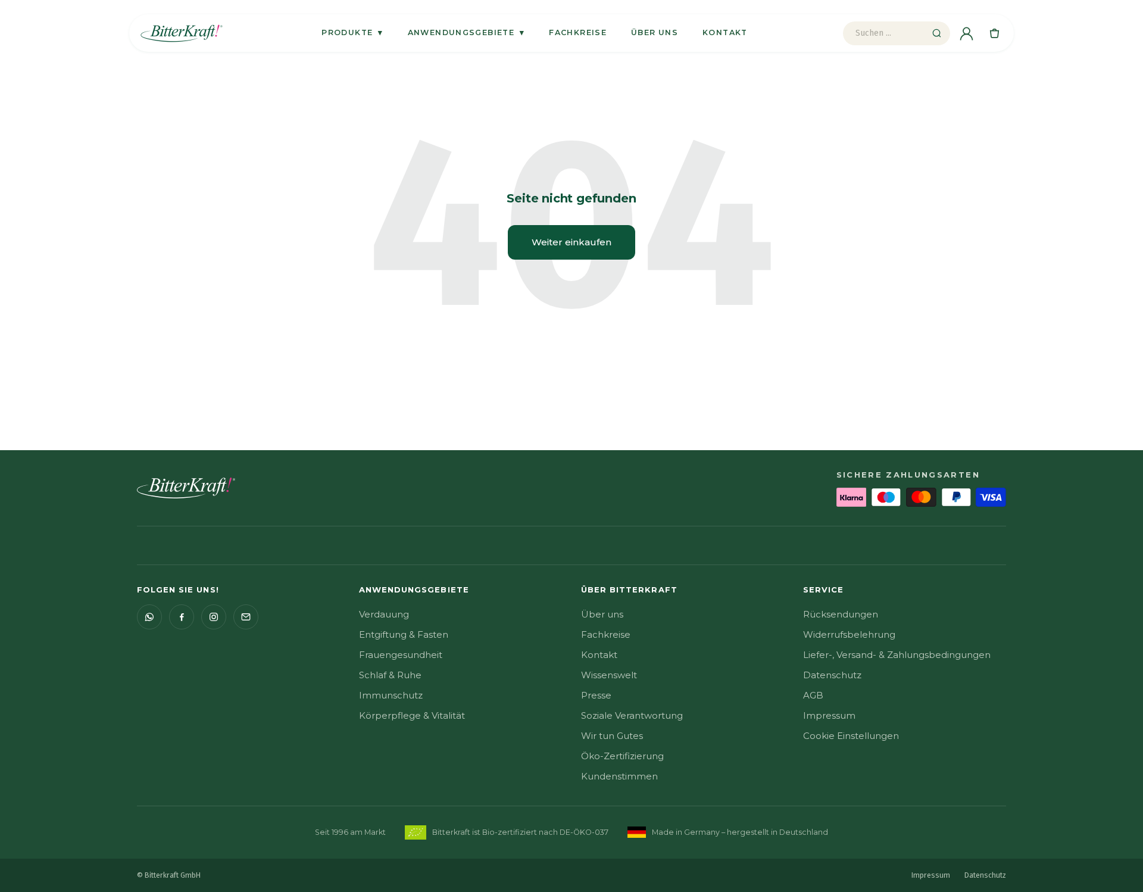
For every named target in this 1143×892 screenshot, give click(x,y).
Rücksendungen (840, 614)
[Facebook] (181, 616)
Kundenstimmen (619, 776)
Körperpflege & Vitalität (412, 715)
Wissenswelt (609, 675)
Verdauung (384, 614)
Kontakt (725, 32)
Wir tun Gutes (612, 735)
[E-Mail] (245, 616)
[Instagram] (213, 616)
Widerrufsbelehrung (849, 634)
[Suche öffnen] (936, 33)
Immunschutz (391, 695)
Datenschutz (832, 675)
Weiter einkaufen (571, 242)
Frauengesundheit (400, 654)
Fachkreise (578, 32)
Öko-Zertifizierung (622, 756)
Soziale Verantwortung (632, 715)
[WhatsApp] (149, 616)
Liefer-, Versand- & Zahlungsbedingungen (897, 654)
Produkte (352, 32)
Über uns (654, 32)
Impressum (829, 715)
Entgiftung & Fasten (403, 634)
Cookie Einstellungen (851, 735)
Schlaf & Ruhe (390, 675)
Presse (596, 695)
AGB (813, 695)
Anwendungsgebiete (466, 32)
